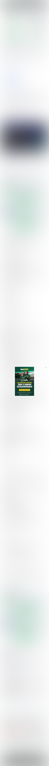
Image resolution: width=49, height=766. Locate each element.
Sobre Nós (10, 763)
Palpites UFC (3, 742)
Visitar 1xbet (33, 34)
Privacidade (15, 763)
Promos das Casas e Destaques (20, 742)
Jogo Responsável (33, 763)
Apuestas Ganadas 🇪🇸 (40, 744)
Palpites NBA (4, 744)
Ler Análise (13, 36)
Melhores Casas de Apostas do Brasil (21, 740)
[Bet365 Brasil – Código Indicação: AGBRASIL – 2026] (12, 22)
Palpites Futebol (4, 740)
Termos (20, 763)
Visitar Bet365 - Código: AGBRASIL (13, 34)
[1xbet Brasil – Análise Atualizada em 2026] (36, 22)
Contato (39, 763)
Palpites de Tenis (4, 746)
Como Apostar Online (17, 744)
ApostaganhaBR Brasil (4, 9)
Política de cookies (25, 763)
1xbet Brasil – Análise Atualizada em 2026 (21, 211)
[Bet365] (24, 383)
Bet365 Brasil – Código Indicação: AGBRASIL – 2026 (24, 187)
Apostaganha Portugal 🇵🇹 (40, 743)
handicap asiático (6, 418)
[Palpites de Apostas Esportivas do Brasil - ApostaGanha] (6, 1)
